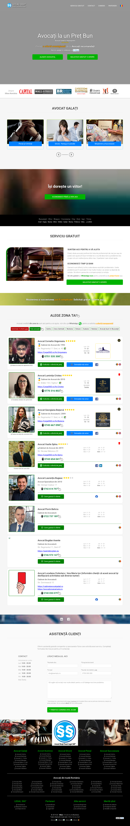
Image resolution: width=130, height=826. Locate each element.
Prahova (77, 222)
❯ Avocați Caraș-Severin (36, 792)
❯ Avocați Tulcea (116, 788)
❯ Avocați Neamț (96, 784)
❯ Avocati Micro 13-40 (20, 762)
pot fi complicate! (79, 299)
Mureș (71, 222)
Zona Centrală (59, 329)
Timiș (88, 219)
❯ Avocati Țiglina (20, 766)
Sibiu (82, 222)
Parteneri (112, 6)
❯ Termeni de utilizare (109, 804)
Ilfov (50, 219)
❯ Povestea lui (20, 804)
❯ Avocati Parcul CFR (20, 764)
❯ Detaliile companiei (109, 809)
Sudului (86, 329)
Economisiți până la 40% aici (65, 197)
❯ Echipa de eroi (20, 809)
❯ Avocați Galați (56, 790)
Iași (83, 219)
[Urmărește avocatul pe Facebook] (97, 364)
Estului (78, 329)
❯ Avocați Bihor (17, 790)
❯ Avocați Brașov (36, 784)
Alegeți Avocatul (47, 57)
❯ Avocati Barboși (20, 756)
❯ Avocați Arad (17, 784)
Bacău (50, 222)
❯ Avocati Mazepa (20, 760)
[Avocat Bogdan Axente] (22, 538)
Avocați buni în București (109, 329)
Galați (65, 222)
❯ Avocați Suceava (116, 781)
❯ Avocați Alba (17, 781)
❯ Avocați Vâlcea (116, 790)
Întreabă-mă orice (81, 364)
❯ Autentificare (50, 804)
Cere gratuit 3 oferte (52, 496)
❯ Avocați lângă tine (79, 804)
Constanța (65, 219)
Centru (48, 329)
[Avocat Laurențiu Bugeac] (22, 488)
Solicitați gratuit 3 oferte (82, 57)
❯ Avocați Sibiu (96, 792)
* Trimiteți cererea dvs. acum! (62, 710)
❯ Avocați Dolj (56, 788)
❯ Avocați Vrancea (116, 792)
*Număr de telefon (89, 670)
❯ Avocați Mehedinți (76, 792)
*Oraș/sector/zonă (87, 662)
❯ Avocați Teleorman (116, 784)
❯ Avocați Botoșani (17, 792)
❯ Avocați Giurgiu (56, 792)
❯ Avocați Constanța (56, 784)
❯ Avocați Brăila (37, 781)
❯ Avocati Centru (20, 754)
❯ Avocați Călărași (37, 790)
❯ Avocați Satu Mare (96, 790)
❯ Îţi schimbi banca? (79, 809)
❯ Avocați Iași (76, 786)
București (43, 219)
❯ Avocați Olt (96, 786)
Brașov (57, 219)
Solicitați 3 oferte (20, 329)
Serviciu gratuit (77, 6)
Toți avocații (35, 329)
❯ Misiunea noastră (20, 806)
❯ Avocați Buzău (36, 788)
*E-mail (49, 670)
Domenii (101, 6)
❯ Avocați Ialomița (76, 784)
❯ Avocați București (37, 786)
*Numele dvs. (52, 662)
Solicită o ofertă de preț (52, 364)
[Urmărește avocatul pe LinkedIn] (101, 465)
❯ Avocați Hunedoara (76, 781)
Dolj (78, 219)
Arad (39, 222)
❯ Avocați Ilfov (76, 788)
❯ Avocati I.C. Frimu (20, 758)
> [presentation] (71, 154)
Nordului (70, 329)
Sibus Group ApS (74, 817)
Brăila (60, 222)
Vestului (94, 329)
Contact (91, 6)
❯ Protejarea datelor (109, 806)
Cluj (73, 219)
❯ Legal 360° (50, 809)
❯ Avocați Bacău (17, 788)
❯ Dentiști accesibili (80, 806)
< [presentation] (58, 154)
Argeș (45, 222)
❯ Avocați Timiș (116, 786)
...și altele (88, 222)
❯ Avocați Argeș (17, 786)
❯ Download (50, 806)
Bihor (55, 222)
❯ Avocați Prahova (96, 788)
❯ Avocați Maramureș (76, 790)
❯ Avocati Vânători (20, 768)
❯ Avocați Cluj (56, 781)
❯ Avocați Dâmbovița (56, 786)
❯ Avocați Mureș (96, 781)
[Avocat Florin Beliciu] (22, 519)
